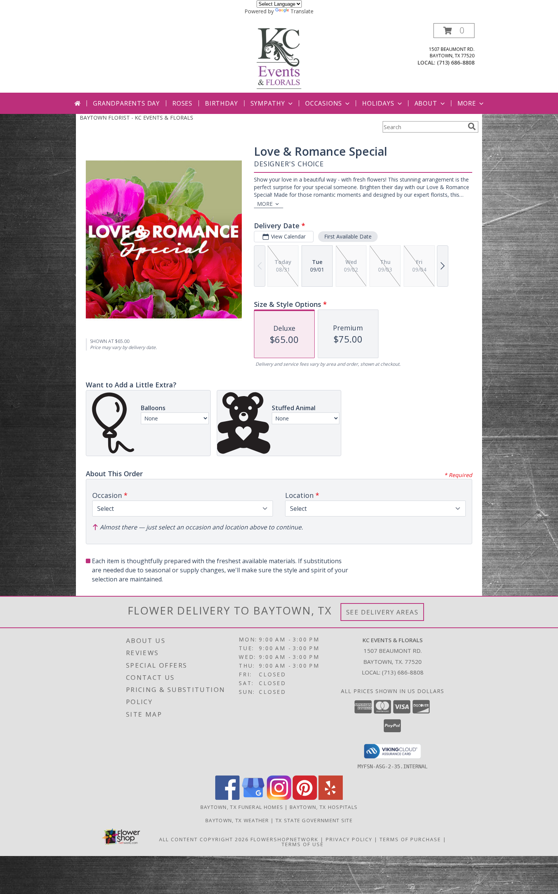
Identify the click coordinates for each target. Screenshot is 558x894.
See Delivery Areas (382, 612)
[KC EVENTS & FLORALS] (279, 58)
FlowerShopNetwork (284, 839)
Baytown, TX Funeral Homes (242, 807)
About (426, 103)
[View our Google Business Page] (253, 797)
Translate (302, 11)
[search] (472, 126)
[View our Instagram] (279, 797)
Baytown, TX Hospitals (324, 807)
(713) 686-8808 (455, 62)
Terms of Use (303, 844)
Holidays (378, 103)
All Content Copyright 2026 (204, 839)
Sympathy (268, 103)
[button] (453, 30)
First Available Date (348, 236)
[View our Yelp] (330, 797)
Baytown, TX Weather (237, 820)
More (466, 103)
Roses (182, 103)
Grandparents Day (126, 103)
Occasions (323, 103)
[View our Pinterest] (305, 797)
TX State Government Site (314, 820)
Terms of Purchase (410, 839)
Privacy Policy (349, 839)
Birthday (221, 103)
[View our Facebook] (227, 797)
